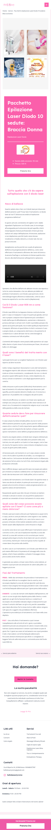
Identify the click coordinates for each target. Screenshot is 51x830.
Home (5, 11)
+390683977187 (30, 767)
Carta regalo (8, 741)
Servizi (10, 11)
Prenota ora (25, 171)
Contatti (7, 738)
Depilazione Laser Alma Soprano (35, 749)
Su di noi (6, 734)
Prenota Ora (25, 826)
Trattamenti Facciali (34, 734)
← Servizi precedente (8, 653)
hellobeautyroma (14, 775)
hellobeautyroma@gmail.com (14, 770)
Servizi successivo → (43, 653)
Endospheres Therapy (34, 757)
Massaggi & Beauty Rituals (36, 741)
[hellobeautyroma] (5, 775)
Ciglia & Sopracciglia (34, 745)
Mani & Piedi (31, 738)
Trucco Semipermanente (35, 753)
